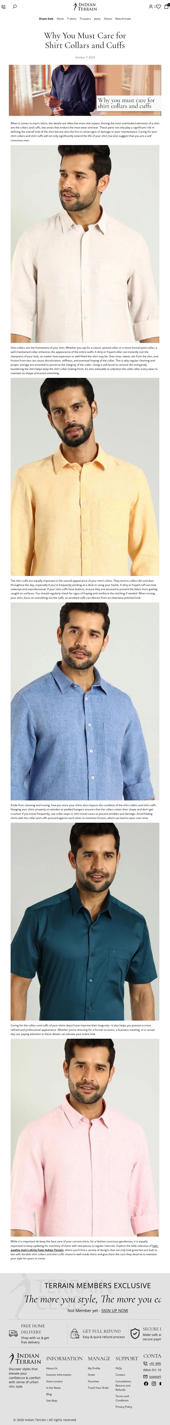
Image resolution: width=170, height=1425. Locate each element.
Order (91, 1375)
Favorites (93, 1381)
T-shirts (71, 19)
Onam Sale (46, 19)
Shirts (60, 19)
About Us (52, 1368)
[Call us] (3, 6)
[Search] (14, 6)
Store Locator (54, 1381)
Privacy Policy (124, 1407)
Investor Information (58, 1375)
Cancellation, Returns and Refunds (123, 1385)
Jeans (97, 19)
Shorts (108, 19)
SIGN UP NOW (114, 1310)
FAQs (119, 1368)
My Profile (94, 1368)
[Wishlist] (158, 6)
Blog (49, 1394)
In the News (53, 1387)
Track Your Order (98, 1387)
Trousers (85, 19)
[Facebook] (146, 1383)
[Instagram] (153, 1383)
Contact (120, 1375)
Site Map (51, 1400)
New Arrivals (123, 19)
